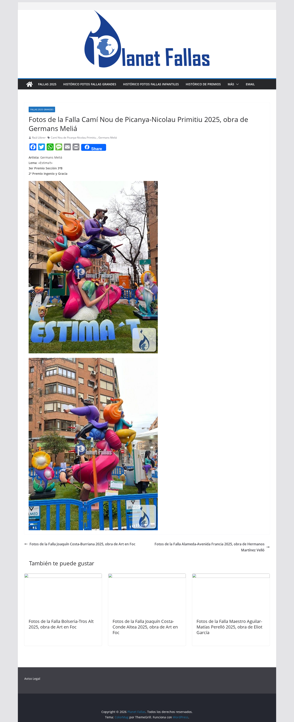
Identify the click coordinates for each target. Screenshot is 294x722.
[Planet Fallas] (29, 84)
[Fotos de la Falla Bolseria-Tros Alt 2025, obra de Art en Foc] (63, 576)
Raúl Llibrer (39, 137)
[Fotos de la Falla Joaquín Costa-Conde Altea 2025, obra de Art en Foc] (147, 576)
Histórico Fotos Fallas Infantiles (151, 84)
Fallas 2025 (47, 84)
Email (250, 84)
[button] (236, 84)
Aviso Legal (32, 679)
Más (231, 84)
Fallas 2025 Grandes (41, 109)
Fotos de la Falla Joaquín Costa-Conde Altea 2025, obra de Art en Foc (145, 626)
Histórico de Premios (203, 84)
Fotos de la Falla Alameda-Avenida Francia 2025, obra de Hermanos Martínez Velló (210, 547)
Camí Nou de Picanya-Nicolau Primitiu (73, 137)
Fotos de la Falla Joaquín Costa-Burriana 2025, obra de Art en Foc (82, 544)
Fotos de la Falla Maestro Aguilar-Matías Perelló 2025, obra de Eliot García (229, 626)
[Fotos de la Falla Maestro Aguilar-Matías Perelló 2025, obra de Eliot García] (231, 576)
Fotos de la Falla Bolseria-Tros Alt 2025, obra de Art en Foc (61, 624)
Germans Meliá (107, 137)
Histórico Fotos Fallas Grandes (89, 84)
